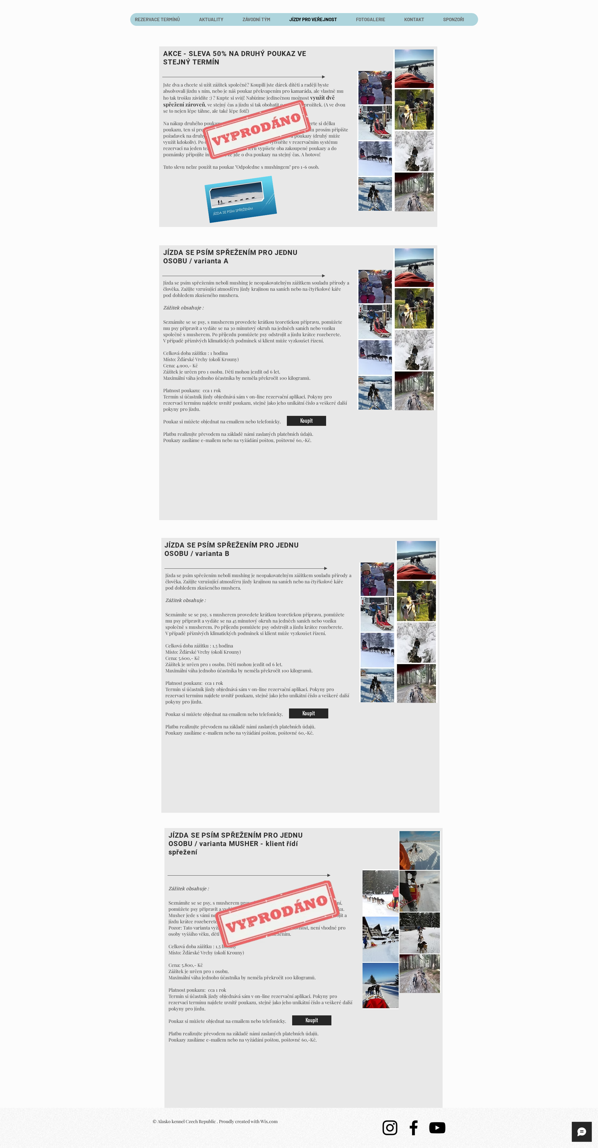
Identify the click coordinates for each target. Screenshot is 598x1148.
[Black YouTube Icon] (437, 1128)
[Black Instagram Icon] (390, 1128)
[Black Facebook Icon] (414, 1128)
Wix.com (269, 1121)
